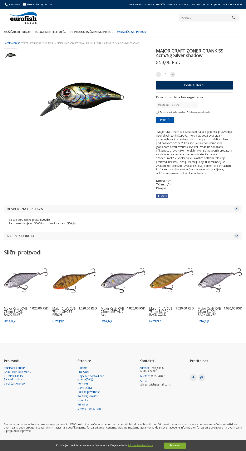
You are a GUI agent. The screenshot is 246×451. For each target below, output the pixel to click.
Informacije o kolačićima (140, 445)
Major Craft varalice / (68, 43)
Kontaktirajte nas (200, 4)
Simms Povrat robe (232, 4)
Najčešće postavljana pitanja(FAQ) (173, 4)
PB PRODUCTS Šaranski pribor (91, 32)
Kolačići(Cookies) (88, 396)
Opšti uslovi (84, 388)
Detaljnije (10, 321)
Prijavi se (215, 4)
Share (163, 195)
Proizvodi (149, 4)
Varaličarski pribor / (33, 43)
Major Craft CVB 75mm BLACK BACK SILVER (15, 312)
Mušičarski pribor (17, 32)
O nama (82, 368)
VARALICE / (50, 43)
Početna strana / (13, 43)
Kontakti (82, 383)
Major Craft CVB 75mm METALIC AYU (112, 312)
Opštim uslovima (178, 112)
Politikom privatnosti (195, 112)
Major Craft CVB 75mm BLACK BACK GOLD (161, 312)
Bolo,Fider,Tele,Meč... (50, 32)
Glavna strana (136, 4)
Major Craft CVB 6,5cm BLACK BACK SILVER (209, 312)
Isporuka (82, 400)
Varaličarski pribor (131, 32)
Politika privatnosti (88, 392)
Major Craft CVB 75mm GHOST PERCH (64, 312)
